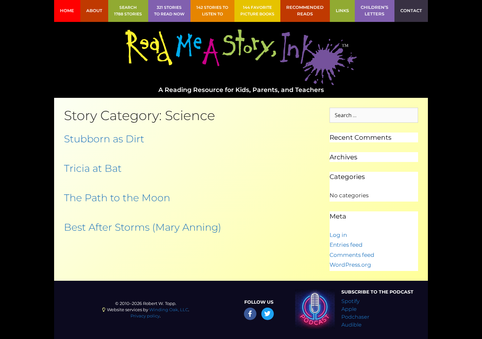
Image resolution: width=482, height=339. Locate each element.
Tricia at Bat (93, 168)
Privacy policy (145, 315)
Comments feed (352, 255)
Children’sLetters (374, 10)
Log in (338, 235)
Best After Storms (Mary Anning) (142, 227)
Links (342, 10)
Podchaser (355, 317)
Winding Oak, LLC (168, 309)
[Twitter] (267, 314)
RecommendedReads (305, 10)
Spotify (350, 301)
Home (67, 10)
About (94, 10)
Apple (349, 309)
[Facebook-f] (250, 314)
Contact (411, 10)
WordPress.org (350, 264)
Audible (351, 325)
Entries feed (346, 244)
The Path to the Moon (117, 198)
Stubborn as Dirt (104, 139)
